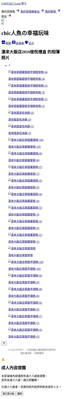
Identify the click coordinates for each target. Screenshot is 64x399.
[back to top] (4, 343)
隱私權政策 (26, 353)
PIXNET (20, 349)
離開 (19, 393)
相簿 (8, 43)
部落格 (20, 43)
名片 (31, 43)
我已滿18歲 (8, 393)
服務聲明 (39, 353)
